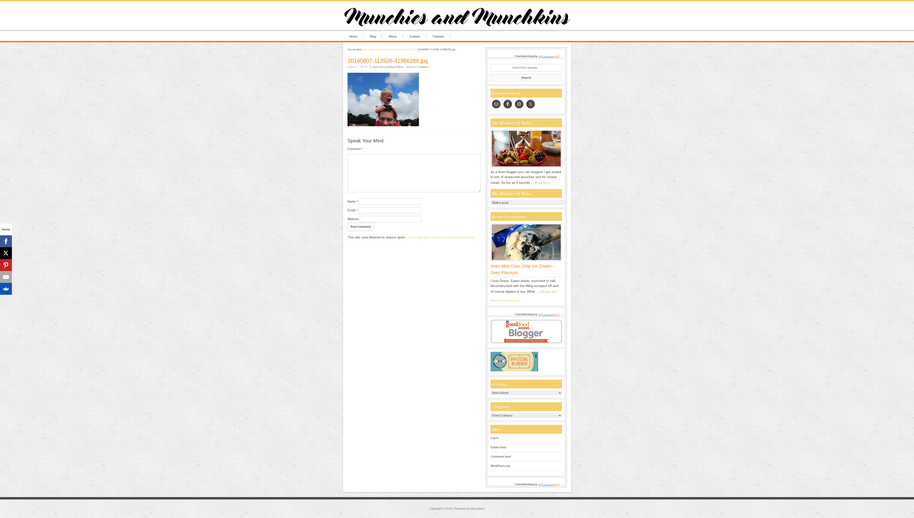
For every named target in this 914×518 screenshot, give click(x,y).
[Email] (6, 277)
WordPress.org (500, 466)
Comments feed (501, 456)
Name (353, 201)
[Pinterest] (6, 265)
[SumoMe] (6, 289)
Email (353, 210)
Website (353, 219)
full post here (549, 291)
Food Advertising (524, 56)
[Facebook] (6, 241)
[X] (6, 253)
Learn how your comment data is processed (440, 237)
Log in (495, 438)
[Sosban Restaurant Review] (526, 167)
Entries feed (498, 447)
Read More (542, 182)
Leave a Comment (417, 66)
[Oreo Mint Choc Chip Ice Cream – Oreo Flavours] (526, 261)
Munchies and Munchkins (457, 18)
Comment (355, 149)
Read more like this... (506, 300)
